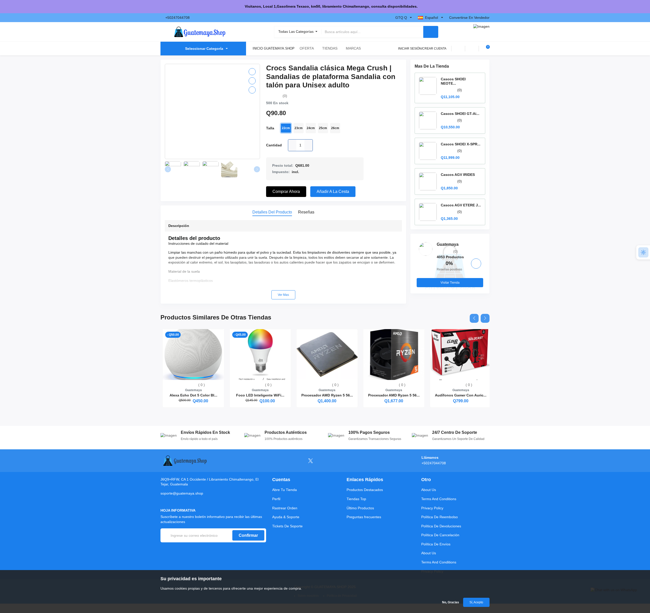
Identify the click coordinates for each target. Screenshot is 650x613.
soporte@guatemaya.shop (181, 493)
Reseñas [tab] (306, 212)
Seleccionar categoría (204, 49)
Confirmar (248, 535)
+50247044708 (177, 18)
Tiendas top (356, 499)
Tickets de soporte (287, 526)
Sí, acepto (476, 602)
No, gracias (450, 602)
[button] (474, 318)
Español (431, 18)
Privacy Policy (432, 508)
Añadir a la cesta (333, 191)
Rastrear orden (284, 508)
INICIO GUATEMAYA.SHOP (274, 48)
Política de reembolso (439, 517)
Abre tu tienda (284, 490)
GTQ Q (401, 18)
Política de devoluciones (441, 526)
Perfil (276, 499)
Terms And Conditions (438, 499)
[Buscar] (430, 32)
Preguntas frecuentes (364, 517)
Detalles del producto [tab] (272, 212)
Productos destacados (365, 490)
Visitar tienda (450, 282)
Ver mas (283, 295)
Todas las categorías (296, 31)
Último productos (360, 508)
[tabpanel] (283, 259)
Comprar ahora (286, 191)
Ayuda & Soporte (285, 517)
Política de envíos (435, 544)
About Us (428, 490)
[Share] (252, 90)
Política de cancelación (440, 535)
